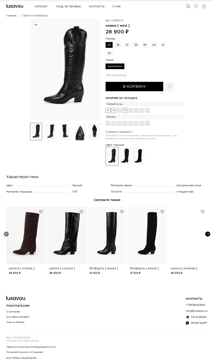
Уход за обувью (68, 6)
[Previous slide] (35, 69)
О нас (116, 6)
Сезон (110, 59)
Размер (110, 38)
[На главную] (14, 6)
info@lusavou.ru (197, 310)
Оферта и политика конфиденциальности (31, 347)
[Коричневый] (125, 156)
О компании (13, 311)
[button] (188, 6)
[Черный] (112, 156)
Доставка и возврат (18, 316)
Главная (11, 15)
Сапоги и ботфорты (35, 15)
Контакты (96, 6)
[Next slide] (95, 69)
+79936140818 (195, 304)
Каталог (41, 6)
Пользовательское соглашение (24, 352)
